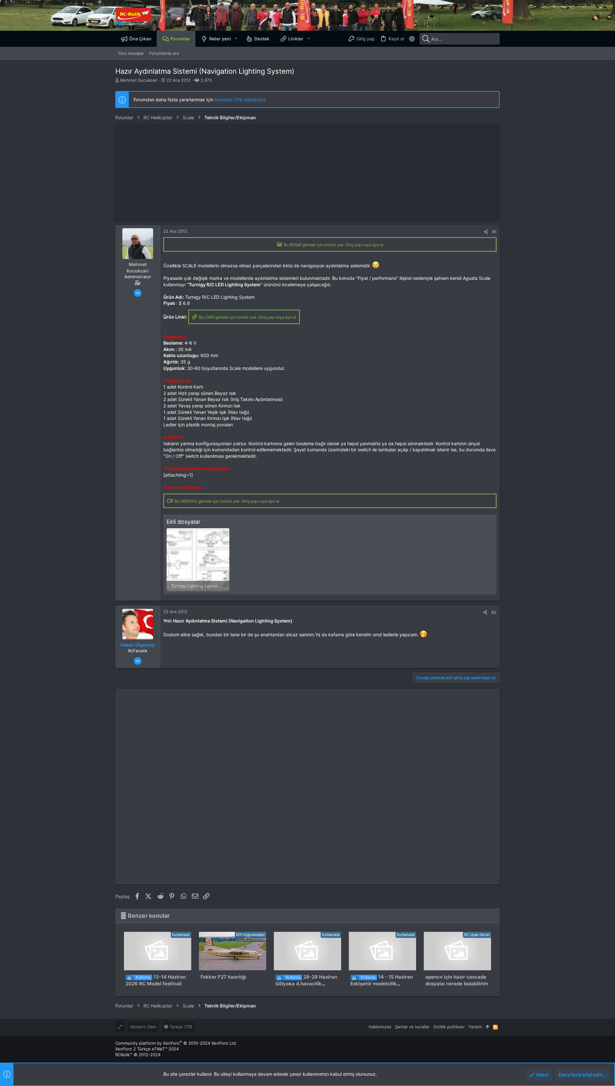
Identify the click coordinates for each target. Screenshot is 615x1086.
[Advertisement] (307, 172)
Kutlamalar (181, 934)
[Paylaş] (486, 232)
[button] (236, 38)
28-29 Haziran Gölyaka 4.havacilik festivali (306, 983)
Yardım (475, 1026)
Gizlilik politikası (448, 1026)
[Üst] (487, 1027)
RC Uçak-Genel (477, 934)
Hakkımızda (380, 1026)
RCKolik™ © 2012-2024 (137, 1054)
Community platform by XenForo (176, 1043)
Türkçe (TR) (180, 1026)
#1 (494, 231)
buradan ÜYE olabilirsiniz (240, 99)
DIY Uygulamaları (250, 934)
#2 (493, 612)
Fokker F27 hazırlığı (223, 977)
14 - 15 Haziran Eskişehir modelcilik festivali (381, 983)
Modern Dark (143, 1026)
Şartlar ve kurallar (412, 1026)
